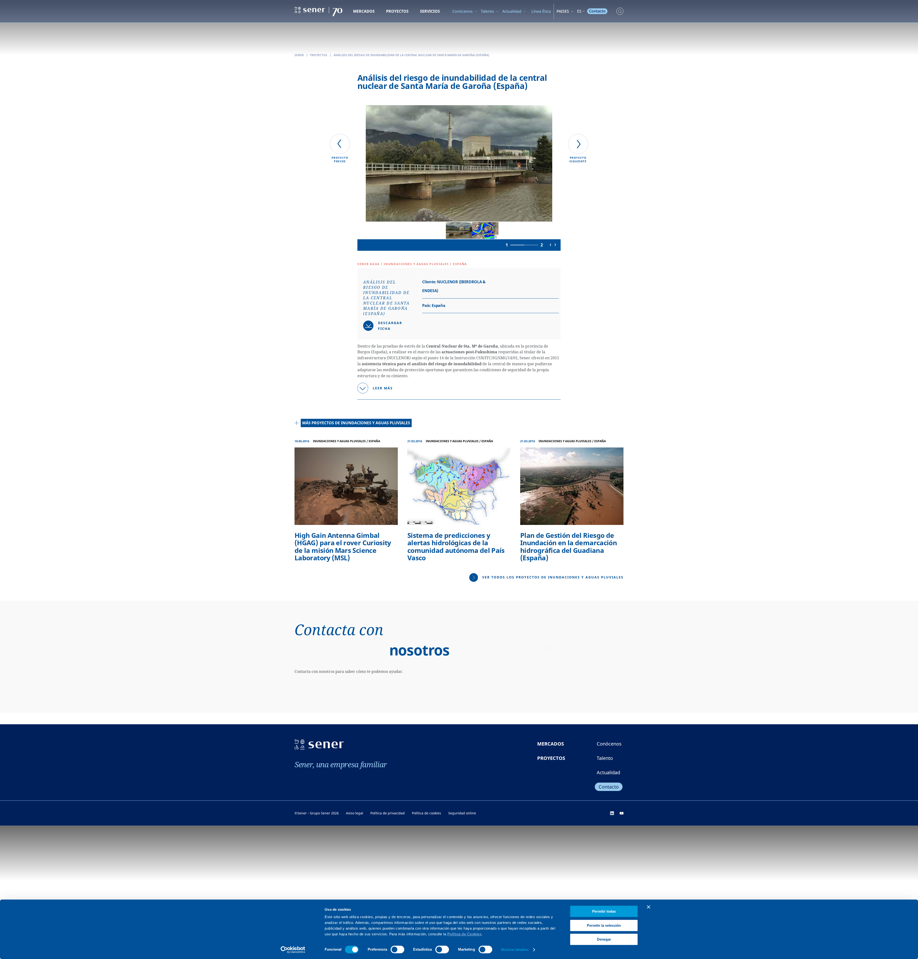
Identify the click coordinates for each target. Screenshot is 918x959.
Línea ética (541, 11)
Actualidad (511, 11)
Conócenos (462, 11)
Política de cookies (426, 813)
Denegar (604, 939)
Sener (299, 55)
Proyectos (397, 11)
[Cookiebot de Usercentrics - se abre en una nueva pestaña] (293, 949)
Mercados (364, 11)
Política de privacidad (387, 813)
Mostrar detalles (515, 950)
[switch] (397, 949)
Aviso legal (354, 813)
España (460, 264)
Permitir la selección (604, 925)
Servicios (430, 11)
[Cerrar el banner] (648, 907)
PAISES (563, 11)
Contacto (597, 11)
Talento (487, 11)
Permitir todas (604, 911)
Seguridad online (462, 813)
